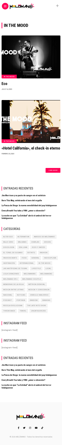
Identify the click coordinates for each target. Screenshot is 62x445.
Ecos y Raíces (38, 247)
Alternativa (23, 237)
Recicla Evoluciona (12, 305)
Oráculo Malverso (39, 295)
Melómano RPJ (10, 279)
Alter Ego (8, 237)
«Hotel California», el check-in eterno (31, 148)
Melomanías (30, 274)
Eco (4, 83)
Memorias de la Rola (13, 284)
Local (48, 268)
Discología (8, 247)
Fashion (43, 253)
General (35, 258)
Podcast (7, 300)
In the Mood (9, 77)
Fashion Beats (10, 258)
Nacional (7, 295)
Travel (23, 311)
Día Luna (23, 247)
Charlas (35, 242)
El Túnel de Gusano (13, 253)
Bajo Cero (8, 242)
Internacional (27, 263)
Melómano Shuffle (31, 279)
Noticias (21, 295)
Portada (21, 300)
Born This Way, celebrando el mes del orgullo (22, 200)
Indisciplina (50, 258)
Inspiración (9, 263)
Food (24, 258)
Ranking (46, 300)
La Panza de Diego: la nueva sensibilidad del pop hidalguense (29, 205)
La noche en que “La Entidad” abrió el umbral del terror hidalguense (26, 216)
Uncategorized (38, 311)
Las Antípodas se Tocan (15, 268)
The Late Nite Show (36, 305)
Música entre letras (13, 290)
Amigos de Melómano (44, 237)
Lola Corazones (11, 274)
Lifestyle (36, 268)
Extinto (31, 253)
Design (47, 242)
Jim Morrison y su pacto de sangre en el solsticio (24, 195)
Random (34, 300)
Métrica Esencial (36, 284)
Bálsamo (22, 242)
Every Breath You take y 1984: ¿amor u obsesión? (23, 210)
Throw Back (9, 311)
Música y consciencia (38, 290)
